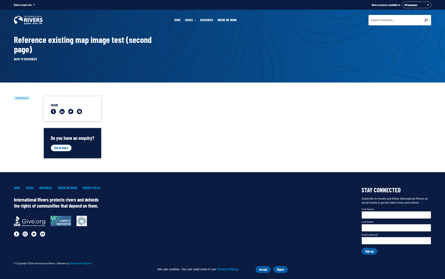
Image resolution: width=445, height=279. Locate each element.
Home (177, 20)
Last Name (368, 221)
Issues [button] (189, 20)
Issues (30, 188)
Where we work (227, 20)
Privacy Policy (227, 269)
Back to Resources (25, 59)
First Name (368, 209)
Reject (282, 270)
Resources (206, 20)
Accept (265, 270)
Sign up (369, 251)
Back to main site (23, 4)
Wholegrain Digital (80, 263)
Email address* (370, 234)
